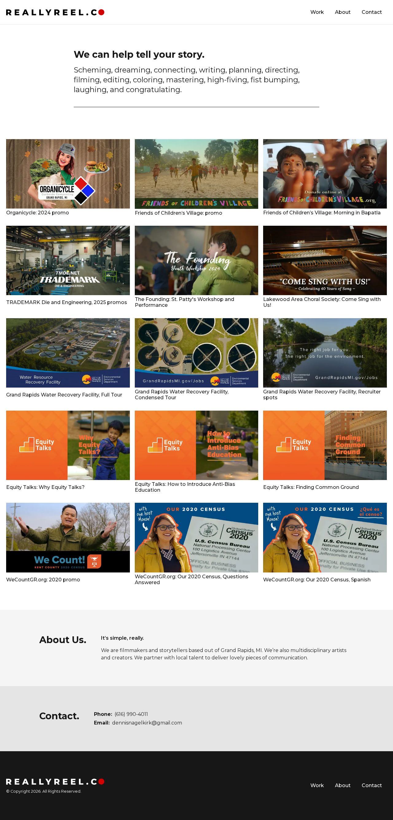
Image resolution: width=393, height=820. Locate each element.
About (343, 12)
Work (317, 12)
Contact (372, 12)
